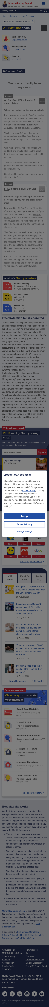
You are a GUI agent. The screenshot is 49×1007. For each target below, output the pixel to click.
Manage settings (24, 531)
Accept (24, 516)
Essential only (24, 524)
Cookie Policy (28, 490)
